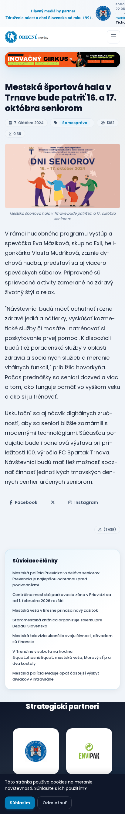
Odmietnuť (54, 803)
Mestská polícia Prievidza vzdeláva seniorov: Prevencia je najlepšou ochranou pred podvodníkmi (56, 579)
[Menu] (113, 36)
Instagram (86, 502)
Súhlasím (20, 803)
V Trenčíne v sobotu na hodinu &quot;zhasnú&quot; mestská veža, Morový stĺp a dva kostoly (61, 657)
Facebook (26, 502)
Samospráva (74, 122)
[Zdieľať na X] (53, 502)
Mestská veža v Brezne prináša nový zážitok (55, 610)
